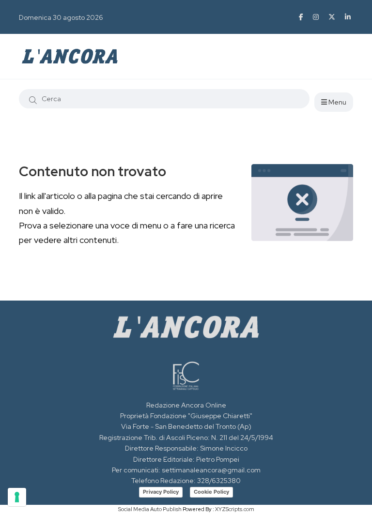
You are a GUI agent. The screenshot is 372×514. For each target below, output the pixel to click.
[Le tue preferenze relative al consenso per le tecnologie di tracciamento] (17, 497)
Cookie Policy (211, 491)
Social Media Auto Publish (150, 509)
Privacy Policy (161, 491)
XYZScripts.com (234, 509)
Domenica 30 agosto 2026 (61, 17)
